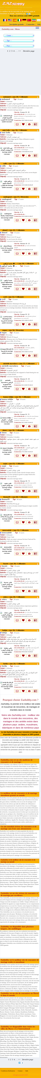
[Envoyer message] (17, 124)
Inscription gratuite (16, 24)
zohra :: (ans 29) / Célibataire (13, 597)
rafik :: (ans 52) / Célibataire (12, 163)
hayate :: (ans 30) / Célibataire (13, 564)
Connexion (30, 24)
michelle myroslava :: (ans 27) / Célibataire (18, 363)
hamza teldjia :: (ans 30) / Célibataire (16, 397)
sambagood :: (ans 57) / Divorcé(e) (14, 197)
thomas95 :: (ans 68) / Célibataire (14, 497)
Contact (20, 1071)
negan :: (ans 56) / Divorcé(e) (12, 330)
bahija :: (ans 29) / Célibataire (12, 630)
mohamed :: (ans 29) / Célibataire (14, 97)
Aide (39, 24)
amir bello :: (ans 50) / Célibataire (14, 130)
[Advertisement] (20, 73)
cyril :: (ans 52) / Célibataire (12, 297)
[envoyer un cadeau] (29, 124)
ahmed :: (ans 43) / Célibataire (13, 230)
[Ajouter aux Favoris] (23, 124)
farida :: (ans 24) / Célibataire (13, 664)
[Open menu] (37, 28)
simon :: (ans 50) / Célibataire (12, 430)
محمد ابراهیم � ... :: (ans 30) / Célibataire (17, 263)
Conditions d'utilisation (8, 1071)
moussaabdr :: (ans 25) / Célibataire (15, 530)
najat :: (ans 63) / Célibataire (12, 464)
